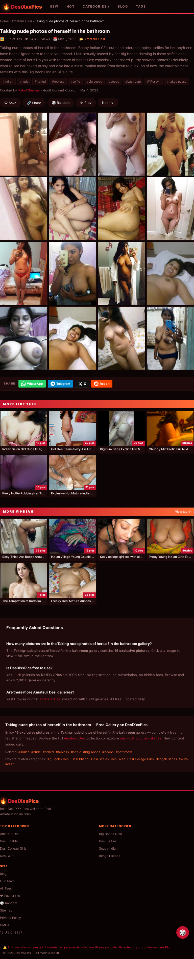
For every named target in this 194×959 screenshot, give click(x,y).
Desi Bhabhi (80, 759)
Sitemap (6, 910)
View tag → (183, 511)
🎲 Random (60, 103)
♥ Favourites (10, 896)
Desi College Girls (140, 759)
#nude (24, 81)
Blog (3, 874)
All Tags (6, 888)
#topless (58, 81)
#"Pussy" (153, 81)
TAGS (141, 6)
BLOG (123, 6)
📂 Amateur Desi (92, 39)
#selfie (75, 81)
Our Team (7, 881)
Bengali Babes (166, 759)
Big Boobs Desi (58, 759)
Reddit (105, 384)
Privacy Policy (10, 918)
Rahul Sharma (28, 90)
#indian (8, 81)
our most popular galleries (140, 738)
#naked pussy (176, 81)
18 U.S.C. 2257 (11, 932)
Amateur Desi (22, 21)
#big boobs (94, 81)
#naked (40, 81)
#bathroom (133, 81)
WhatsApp (35, 384)
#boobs (113, 81)
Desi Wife (118, 759)
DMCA (4, 925)
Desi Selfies (100, 759)
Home (4, 21)
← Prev (85, 103)
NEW (54, 6)
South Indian (108, 848)
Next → (108, 103)
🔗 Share (34, 103)
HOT (71, 6)
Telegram (63, 384)
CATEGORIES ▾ (96, 6)
